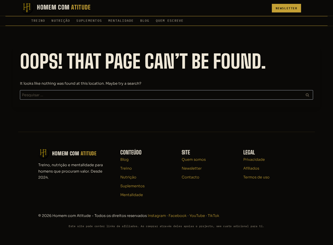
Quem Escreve (170, 21)
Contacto (190, 177)
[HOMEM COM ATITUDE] (56, 8)
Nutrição (60, 21)
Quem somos (194, 159)
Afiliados (251, 168)
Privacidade (254, 159)
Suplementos (89, 21)
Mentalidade (121, 21)
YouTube (197, 215)
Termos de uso (256, 177)
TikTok (213, 215)
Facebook (178, 215)
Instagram (157, 215)
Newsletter (286, 8)
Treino (38, 21)
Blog (145, 21)
